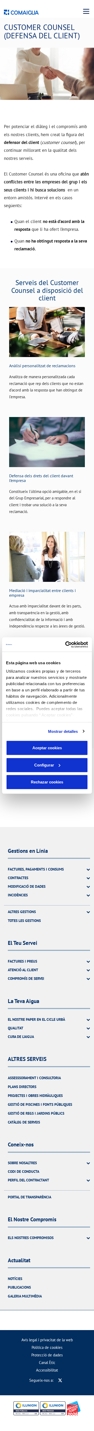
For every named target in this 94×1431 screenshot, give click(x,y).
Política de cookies (47, 1347)
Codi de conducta (23, 1171)
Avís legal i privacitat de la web (47, 1339)
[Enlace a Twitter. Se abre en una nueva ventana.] (60, 1380)
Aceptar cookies (47, 748)
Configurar (44, 765)
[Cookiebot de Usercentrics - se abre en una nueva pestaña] (66, 644)
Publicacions (19, 1287)
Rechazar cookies (47, 782)
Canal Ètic (47, 1362)
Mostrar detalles (63, 731)
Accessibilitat (47, 1370)
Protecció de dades (47, 1354)
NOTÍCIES (15, 1278)
